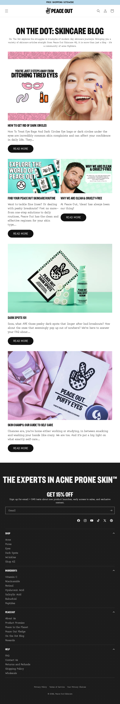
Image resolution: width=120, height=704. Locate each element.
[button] (6, 11)
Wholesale (11, 673)
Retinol (9, 585)
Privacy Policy (40, 687)
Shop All (10, 561)
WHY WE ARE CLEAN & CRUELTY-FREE (81, 198)
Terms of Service (57, 687)
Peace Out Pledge (15, 631)
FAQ (7, 655)
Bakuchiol (11, 598)
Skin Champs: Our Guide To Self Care (30, 425)
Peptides (10, 603)
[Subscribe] (111, 510)
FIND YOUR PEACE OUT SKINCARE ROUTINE (31, 198)
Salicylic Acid (13, 594)
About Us (10, 618)
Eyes (7, 548)
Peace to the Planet (16, 627)
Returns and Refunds (17, 664)
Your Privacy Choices (76, 687)
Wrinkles (10, 557)
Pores (8, 544)
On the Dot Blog (14, 636)
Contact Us (11, 660)
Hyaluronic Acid (14, 590)
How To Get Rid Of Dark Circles (27, 125)
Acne (8, 539)
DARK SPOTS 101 (17, 317)
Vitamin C (11, 577)
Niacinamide (12, 581)
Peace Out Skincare (63, 694)
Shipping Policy (14, 668)
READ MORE (20, 149)
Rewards (10, 640)
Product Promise (15, 622)
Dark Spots (11, 552)
